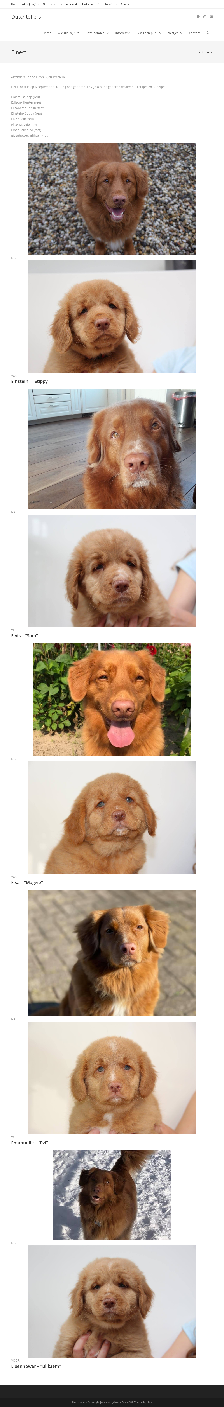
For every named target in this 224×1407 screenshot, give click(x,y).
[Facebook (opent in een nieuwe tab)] (198, 16)
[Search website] (208, 33)
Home (15, 4)
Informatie (72, 4)
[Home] (199, 52)
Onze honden (51, 4)
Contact (125, 4)
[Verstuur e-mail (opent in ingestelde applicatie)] (211, 16)
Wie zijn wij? (29, 4)
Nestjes (110, 4)
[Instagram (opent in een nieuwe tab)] (204, 16)
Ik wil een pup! (90, 4)
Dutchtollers (26, 16)
